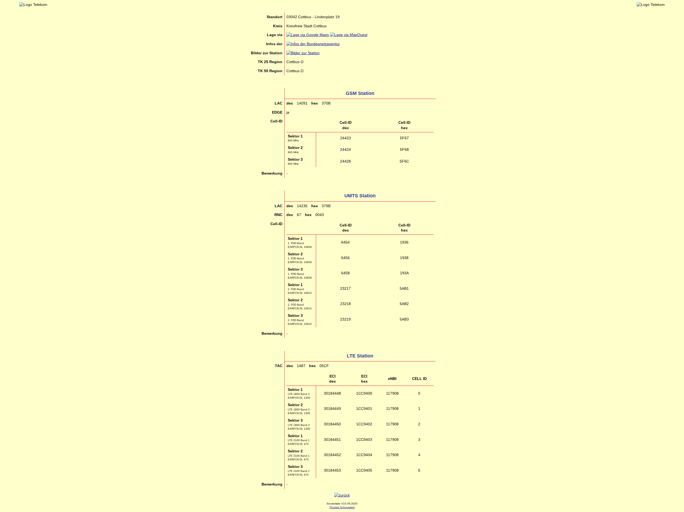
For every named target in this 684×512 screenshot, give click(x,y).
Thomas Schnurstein (342, 507)
